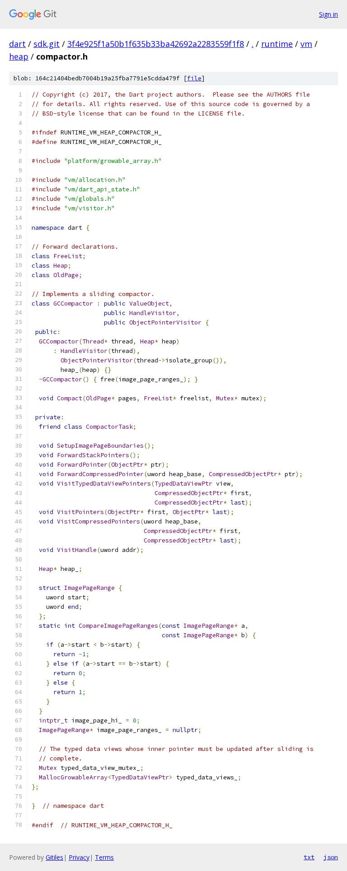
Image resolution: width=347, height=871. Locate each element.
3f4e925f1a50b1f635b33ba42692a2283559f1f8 (155, 43)
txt (309, 857)
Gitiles (54, 857)
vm (306, 43)
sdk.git (46, 43)
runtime (277, 43)
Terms (104, 857)
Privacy (79, 857)
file (194, 78)
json (331, 857)
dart (17, 43)
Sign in (328, 14)
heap (18, 56)
